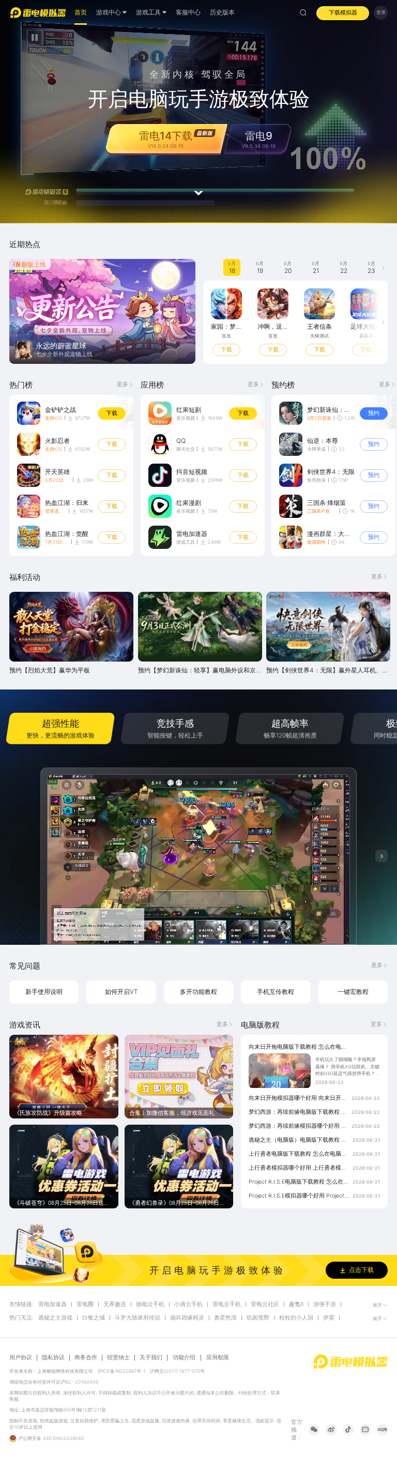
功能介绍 (184, 1357)
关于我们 (151, 1358)
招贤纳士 (118, 1358)
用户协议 (20, 1358)
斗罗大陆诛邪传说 (137, 1318)
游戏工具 (185, 542)
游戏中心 (108, 12)
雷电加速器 (52, 1304)
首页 (80, 12)
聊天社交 (185, 449)
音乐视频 (185, 418)
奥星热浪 (225, 1318)
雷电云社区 (265, 1304)
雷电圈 (85, 1304)
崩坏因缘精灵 (187, 1318)
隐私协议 (53, 1358)
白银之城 (93, 1318)
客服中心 (188, 12)
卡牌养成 (316, 449)
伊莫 (328, 1318)
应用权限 (217, 1357)
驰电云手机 (150, 1304)
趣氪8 (296, 1304)
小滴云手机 (188, 1304)
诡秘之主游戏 (55, 1318)
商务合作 (85, 1358)
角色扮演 (316, 480)
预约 (249, 349)
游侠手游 (324, 1304)
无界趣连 (114, 1304)
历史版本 (222, 12)
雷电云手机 (226, 1304)
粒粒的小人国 (296, 1318)
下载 (111, 413)
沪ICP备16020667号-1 (121, 1371)
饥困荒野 (258, 1318)
